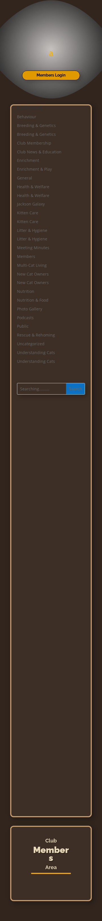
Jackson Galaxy (31, 204)
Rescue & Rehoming (36, 335)
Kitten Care (27, 212)
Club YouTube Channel (54, 805)
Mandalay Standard (53, 685)
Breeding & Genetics (36, 125)
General (24, 178)
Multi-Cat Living (32, 265)
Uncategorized (30, 343)
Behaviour (26, 116)
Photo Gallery (29, 309)
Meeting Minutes (33, 247)
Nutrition (25, 291)
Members (26, 256)
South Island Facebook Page (53, 792)
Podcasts (25, 317)
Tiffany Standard (54, 727)
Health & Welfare (33, 186)
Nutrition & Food (32, 300)
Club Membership (34, 143)
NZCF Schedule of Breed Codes (53, 747)
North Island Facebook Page (53, 779)
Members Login (51, 75)
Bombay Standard (53, 716)
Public (23, 326)
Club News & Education (39, 151)
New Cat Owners (33, 274)
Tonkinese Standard (53, 706)
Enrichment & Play (34, 169)
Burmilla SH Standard (53, 696)
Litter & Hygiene (32, 230)
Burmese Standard (54, 675)
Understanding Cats (36, 352)
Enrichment (28, 160)
